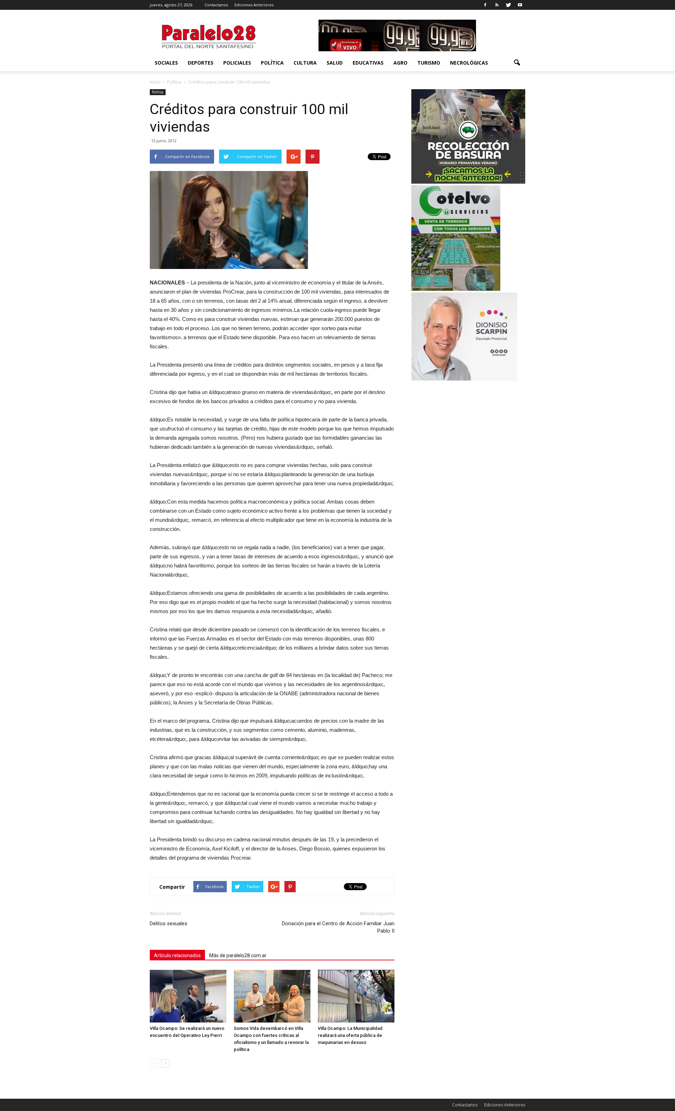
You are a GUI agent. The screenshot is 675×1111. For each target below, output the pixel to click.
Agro (400, 62)
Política (272, 62)
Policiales (237, 62)
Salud (335, 62)
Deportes (200, 62)
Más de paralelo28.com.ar (237, 955)
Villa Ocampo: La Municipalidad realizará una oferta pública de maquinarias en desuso (350, 1035)
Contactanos (216, 4)
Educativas (368, 62)
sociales (166, 62)
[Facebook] (485, 5)
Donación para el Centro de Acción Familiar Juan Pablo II (338, 927)
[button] (516, 62)
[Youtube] (520, 5)
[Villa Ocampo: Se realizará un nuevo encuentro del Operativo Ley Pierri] (188, 996)
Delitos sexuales (168, 923)
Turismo (428, 62)
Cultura (305, 62)
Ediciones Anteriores (254, 4)
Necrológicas (469, 62)
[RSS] (496, 5)
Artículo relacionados (177, 955)
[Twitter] (508, 5)
